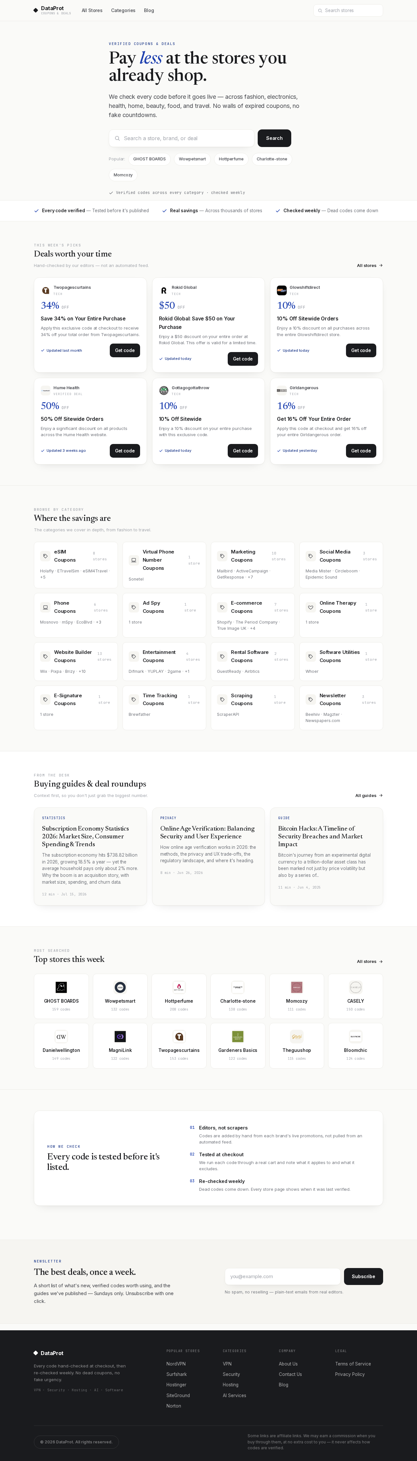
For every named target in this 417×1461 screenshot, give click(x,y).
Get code (125, 350)
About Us (288, 1363)
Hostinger (176, 1384)
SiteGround (178, 1395)
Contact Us (290, 1374)
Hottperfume (231, 158)
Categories (123, 10)
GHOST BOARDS (149, 158)
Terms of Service (353, 1363)
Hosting (230, 1384)
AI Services (234, 1395)
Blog (149, 10)
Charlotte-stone (272, 158)
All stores (367, 265)
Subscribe (363, 1276)
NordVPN (176, 1363)
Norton (173, 1406)
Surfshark (176, 1374)
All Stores (92, 10)
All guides (366, 795)
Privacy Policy (350, 1374)
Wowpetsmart (192, 158)
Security (231, 1374)
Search (274, 138)
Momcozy (123, 174)
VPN (227, 1363)
